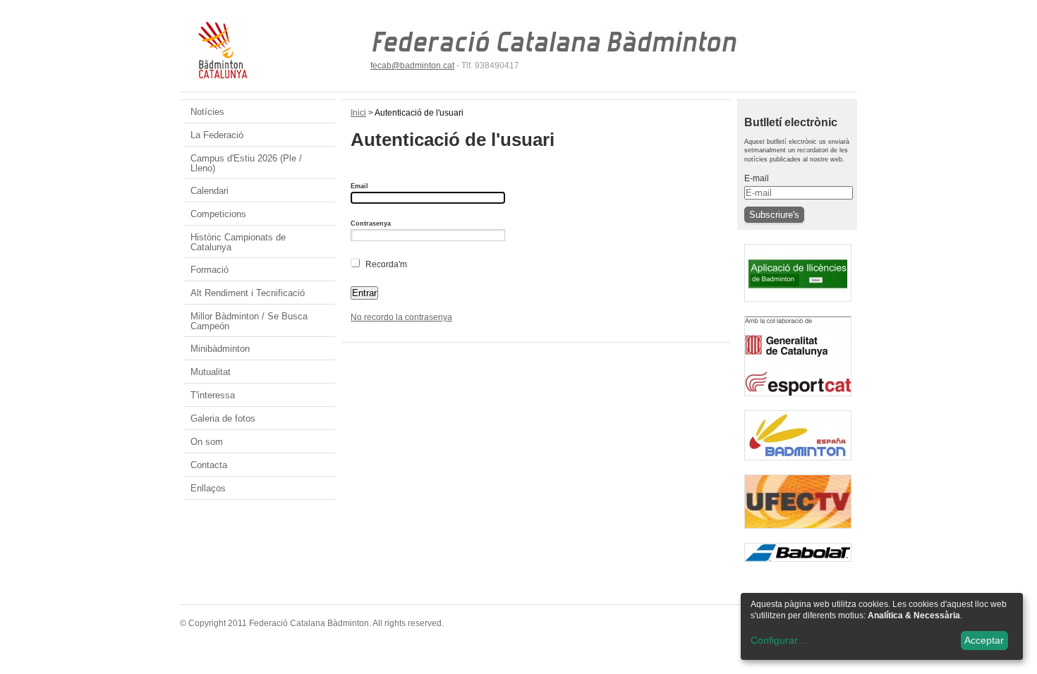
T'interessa (212, 395)
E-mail (756, 178)
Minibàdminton (220, 348)
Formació (209, 269)
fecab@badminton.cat (412, 66)
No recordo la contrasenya (401, 317)
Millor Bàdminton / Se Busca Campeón (249, 321)
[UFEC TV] (798, 532)
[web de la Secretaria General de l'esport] (798, 399)
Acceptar (984, 640)
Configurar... (778, 640)
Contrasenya (371, 223)
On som (206, 441)
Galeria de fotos (222, 418)
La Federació (216, 135)
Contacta (208, 465)
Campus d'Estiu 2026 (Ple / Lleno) (246, 163)
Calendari (209, 190)
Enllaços (208, 488)
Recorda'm (386, 264)
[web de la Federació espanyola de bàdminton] (798, 464)
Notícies (207, 111)
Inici (358, 113)
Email (359, 186)
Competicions (218, 214)
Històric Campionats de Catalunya (238, 242)
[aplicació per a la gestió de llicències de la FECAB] (798, 305)
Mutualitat (210, 372)
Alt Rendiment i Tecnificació (247, 293)
